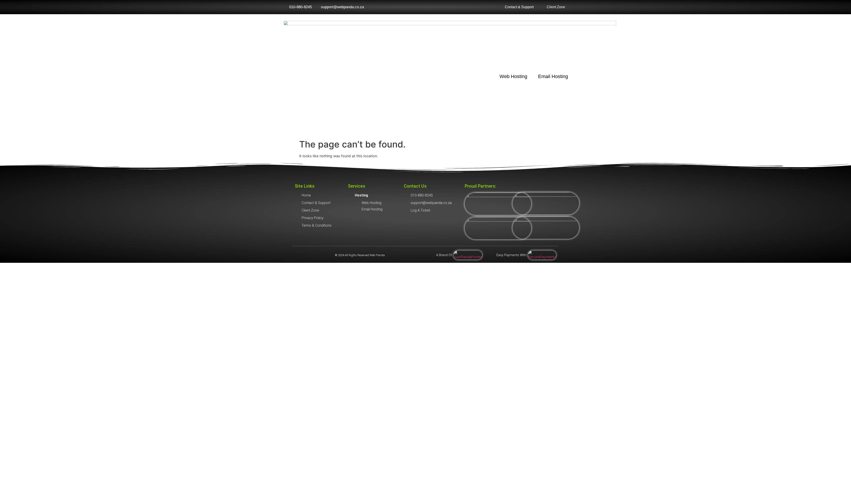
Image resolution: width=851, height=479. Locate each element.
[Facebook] (297, 255)
